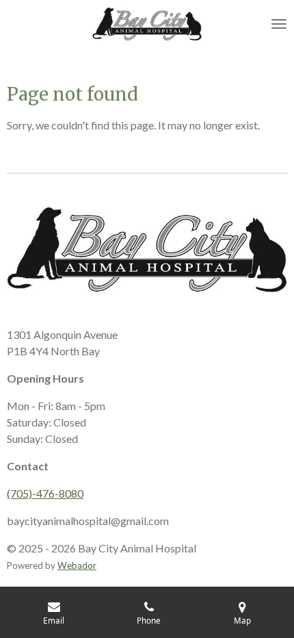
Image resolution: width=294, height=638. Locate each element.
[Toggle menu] (279, 24)
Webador (76, 565)
